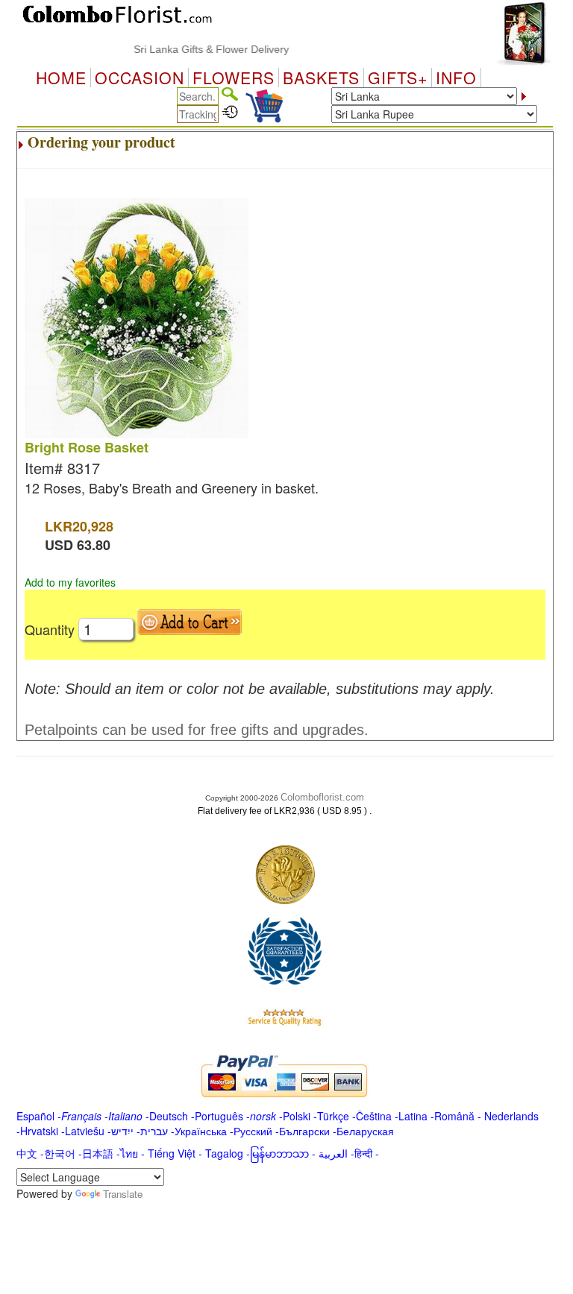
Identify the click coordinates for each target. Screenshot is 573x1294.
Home (61, 77)
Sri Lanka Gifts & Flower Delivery (200, 49)
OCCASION (139, 77)
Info (456, 77)
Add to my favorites (70, 582)
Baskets (321, 77)
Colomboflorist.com (322, 797)
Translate (123, 1194)
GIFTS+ (398, 77)
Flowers (233, 77)
